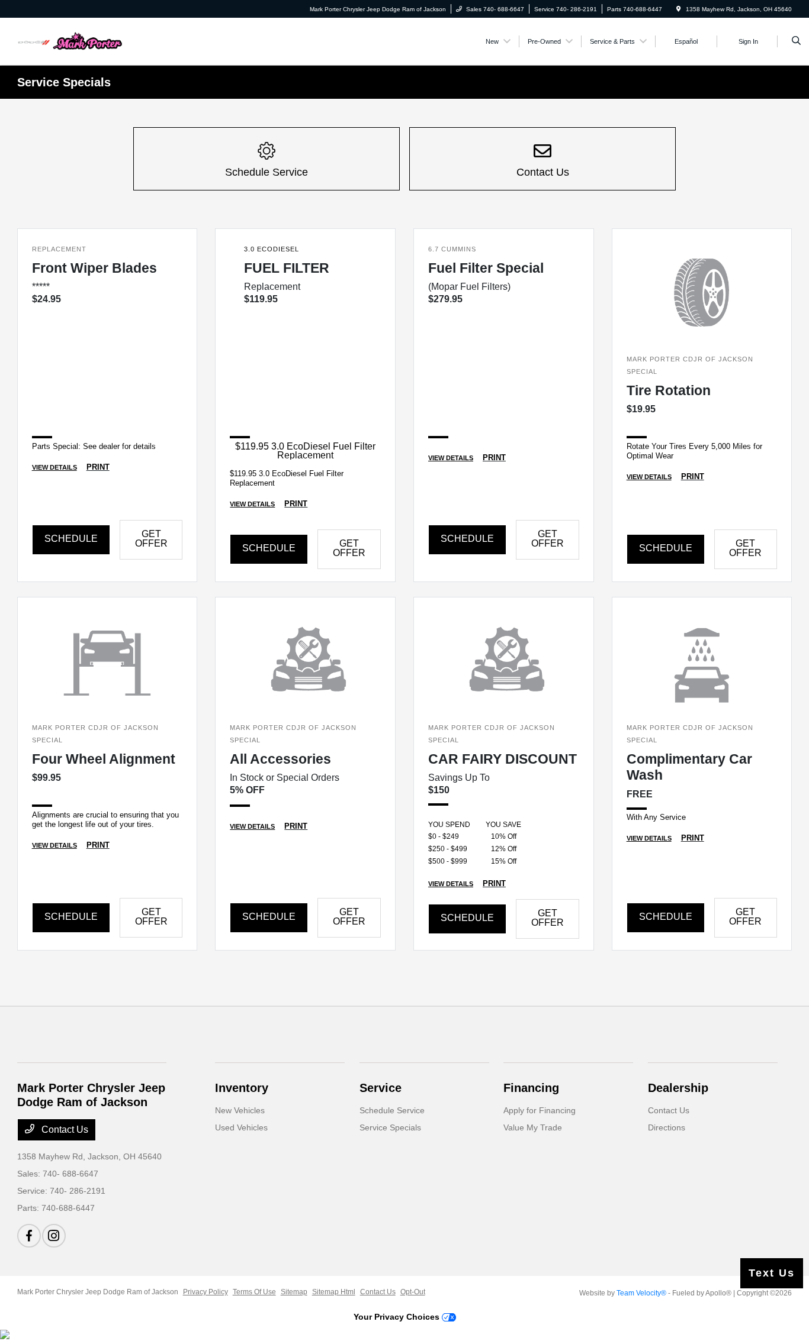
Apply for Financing (539, 1110)
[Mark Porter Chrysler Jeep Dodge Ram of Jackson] (70, 40)
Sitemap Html (333, 1292)
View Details (54, 467)
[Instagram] (54, 1236)
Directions (666, 1127)
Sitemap (294, 1292)
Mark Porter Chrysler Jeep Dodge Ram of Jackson (97, 1292)
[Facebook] (29, 1236)
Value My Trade (532, 1127)
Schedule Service (392, 1110)
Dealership (678, 1087)
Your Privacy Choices (398, 1316)
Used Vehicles (241, 1127)
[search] (796, 41)
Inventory (241, 1087)
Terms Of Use (254, 1292)
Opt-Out (412, 1292)
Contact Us (63, 1129)
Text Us (772, 1273)
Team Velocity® (641, 1293)
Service (380, 1087)
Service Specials (390, 1127)
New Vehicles (240, 1110)
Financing (531, 1087)
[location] (678, 9)
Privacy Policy (205, 1292)
